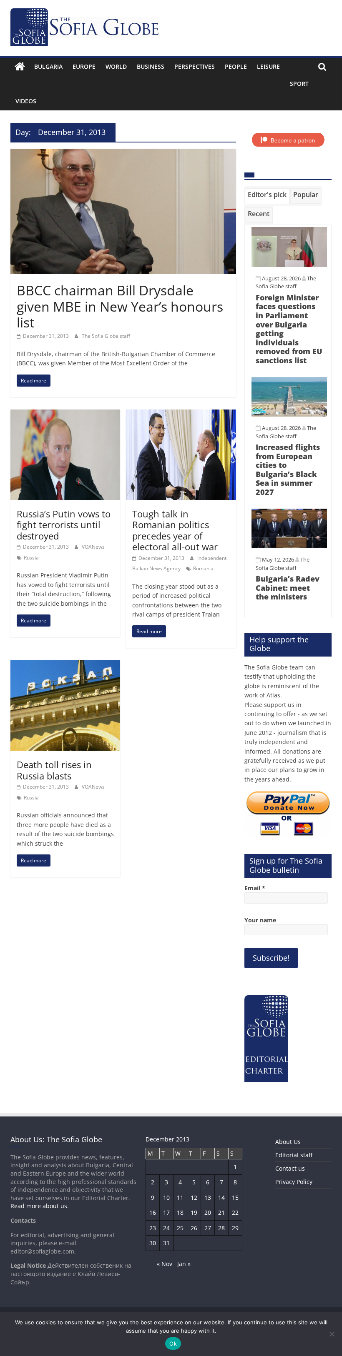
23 (152, 1228)
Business (150, 66)
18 (180, 1212)
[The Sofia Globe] (19, 66)
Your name (260, 920)
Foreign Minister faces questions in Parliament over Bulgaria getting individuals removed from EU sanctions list (289, 328)
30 (152, 1243)
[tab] (267, 196)
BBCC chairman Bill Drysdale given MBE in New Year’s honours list (120, 306)
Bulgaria (48, 66)
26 (194, 1228)
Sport (299, 83)
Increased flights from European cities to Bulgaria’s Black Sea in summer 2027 (288, 469)
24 (166, 1228)
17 (166, 1212)
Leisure (268, 66)
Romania (203, 568)
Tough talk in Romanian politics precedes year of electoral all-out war (175, 530)
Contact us (290, 1168)
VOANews (93, 546)
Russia (31, 557)
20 (207, 1212)
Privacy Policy (293, 1182)
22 (235, 1212)
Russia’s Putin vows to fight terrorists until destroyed (64, 524)
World (116, 66)
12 (194, 1197)
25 (180, 1228)
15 (235, 1197)
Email (254, 888)
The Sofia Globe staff (106, 336)
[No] (331, 1334)
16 (152, 1212)
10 (166, 1197)
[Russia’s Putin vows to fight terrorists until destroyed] (65, 414)
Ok (173, 1343)
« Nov (164, 1264)
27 (207, 1228)
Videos (25, 101)
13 (207, 1197)
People (236, 66)
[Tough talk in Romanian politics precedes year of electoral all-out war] (181, 414)
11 (180, 1197)
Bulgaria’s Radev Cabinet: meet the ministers (287, 588)
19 (194, 1212)
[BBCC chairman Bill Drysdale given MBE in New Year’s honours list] (123, 153)
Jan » (184, 1264)
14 (221, 1197)
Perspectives (194, 66)
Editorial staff (293, 1155)
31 (166, 1243)
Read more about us (38, 1206)
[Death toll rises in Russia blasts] (65, 665)
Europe (84, 66)
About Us (288, 1142)
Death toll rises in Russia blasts (54, 770)
